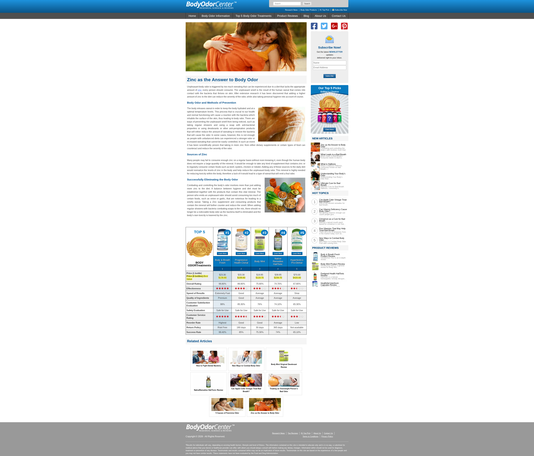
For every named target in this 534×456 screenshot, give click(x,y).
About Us (320, 15)
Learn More (222, 253)
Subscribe (330, 76)
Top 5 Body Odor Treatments (253, 15)
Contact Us (339, 15)
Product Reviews (287, 15)
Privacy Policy (327, 436)
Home (192, 15)
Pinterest (344, 26)
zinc (200, 90)
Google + (334, 26)
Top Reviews (293, 433)
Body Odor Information (216, 15)
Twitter (324, 26)
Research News (291, 10)
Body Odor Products (309, 10)
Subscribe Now (340, 10)
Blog (306, 15)
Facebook (314, 26)
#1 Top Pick (324, 10)
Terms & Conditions (310, 436)
